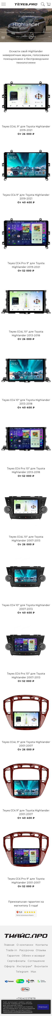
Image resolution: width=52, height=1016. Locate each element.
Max (33, 971)
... (42, 12)
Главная (9, 12)
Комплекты (27, 12)
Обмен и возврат (33, 955)
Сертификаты (16, 961)
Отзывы (41, 950)
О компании (25, 944)
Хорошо (43, 1007)
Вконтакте (41, 966)
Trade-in (11, 950)
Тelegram (22, 971)
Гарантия (13, 955)
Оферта (9, 966)
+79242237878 (26, 998)
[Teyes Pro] (26, 4)
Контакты (42, 944)
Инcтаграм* (24, 966)
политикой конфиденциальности (17, 1012)
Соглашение (36, 961)
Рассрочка (26, 950)
